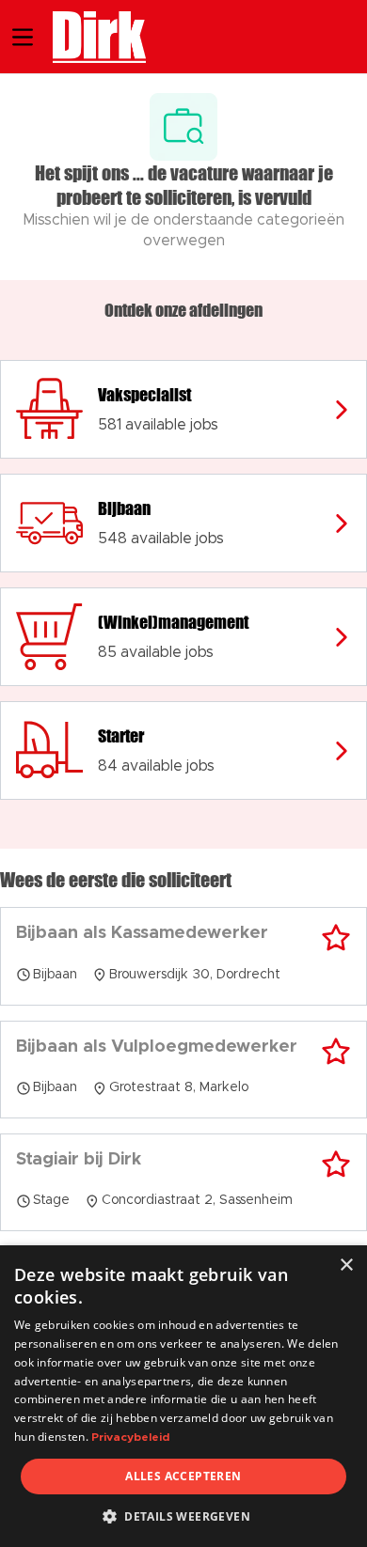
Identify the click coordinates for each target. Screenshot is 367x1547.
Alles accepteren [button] (183, 1476)
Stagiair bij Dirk (78, 1159)
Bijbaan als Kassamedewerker (142, 933)
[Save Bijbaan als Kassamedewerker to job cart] (336, 938)
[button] (183, 1516)
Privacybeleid (130, 1437)
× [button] (346, 1265)
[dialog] (183, 1396)
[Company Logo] (90, 34)
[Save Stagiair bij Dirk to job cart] (336, 1164)
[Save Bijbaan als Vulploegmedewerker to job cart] (336, 1052)
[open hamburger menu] (22, 37)
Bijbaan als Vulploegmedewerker (156, 1047)
